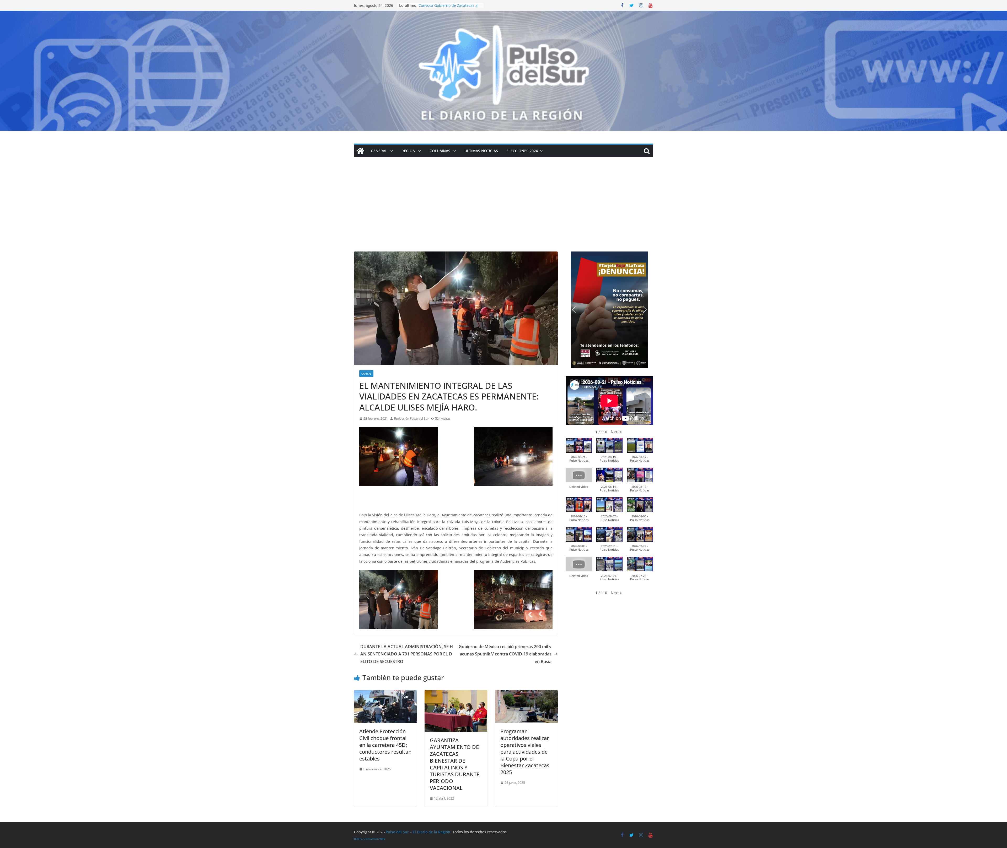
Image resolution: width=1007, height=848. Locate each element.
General (379, 150)
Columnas (440, 150)
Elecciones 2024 (522, 150)
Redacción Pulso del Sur (411, 418)
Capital (366, 373)
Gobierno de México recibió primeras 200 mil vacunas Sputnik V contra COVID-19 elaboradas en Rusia (505, 654)
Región (408, 150)
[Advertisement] (503, 212)
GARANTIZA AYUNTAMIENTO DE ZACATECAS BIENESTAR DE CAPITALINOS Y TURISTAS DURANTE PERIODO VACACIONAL (454, 764)
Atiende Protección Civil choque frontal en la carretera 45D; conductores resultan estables (385, 745)
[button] (390, 151)
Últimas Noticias (481, 150)
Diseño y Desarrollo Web (369, 839)
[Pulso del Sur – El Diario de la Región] (503, 14)
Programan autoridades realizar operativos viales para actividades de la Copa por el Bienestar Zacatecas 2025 (524, 752)
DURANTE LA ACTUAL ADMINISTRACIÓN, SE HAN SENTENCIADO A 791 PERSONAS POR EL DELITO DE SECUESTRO (406, 654)
